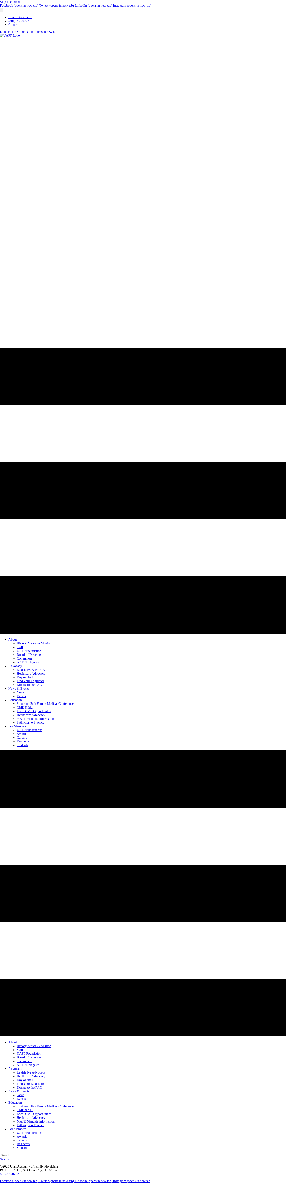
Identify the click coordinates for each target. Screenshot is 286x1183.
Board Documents (20, 17)
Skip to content (10, 2)
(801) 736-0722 (18, 21)
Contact (13, 24)
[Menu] (1, 10)
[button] (4, 1159)
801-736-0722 (9, 1174)
